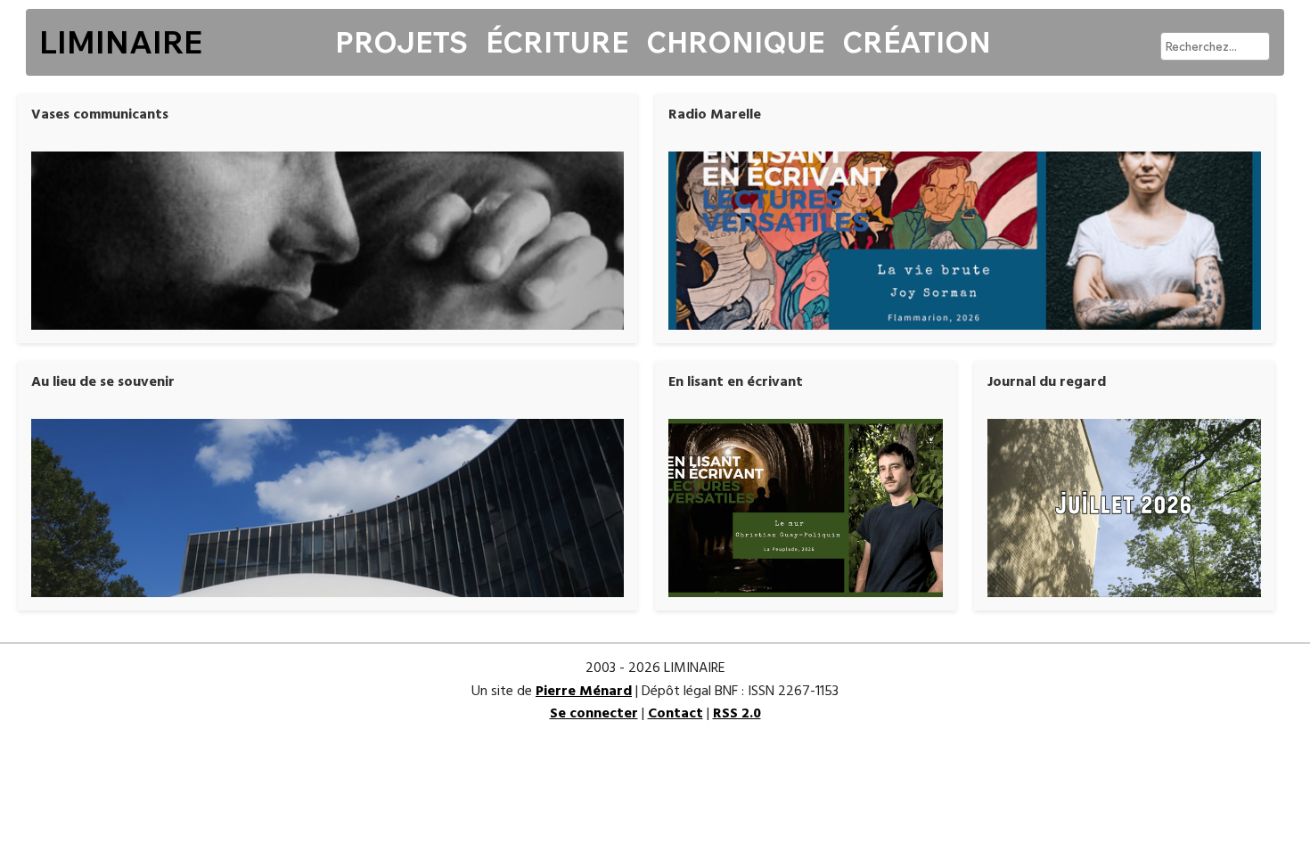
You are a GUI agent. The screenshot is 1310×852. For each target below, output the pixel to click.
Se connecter (594, 713)
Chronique (735, 42)
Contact (675, 713)
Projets (401, 42)
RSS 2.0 (737, 713)
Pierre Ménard (584, 691)
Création (916, 42)
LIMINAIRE (120, 41)
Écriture (557, 42)
